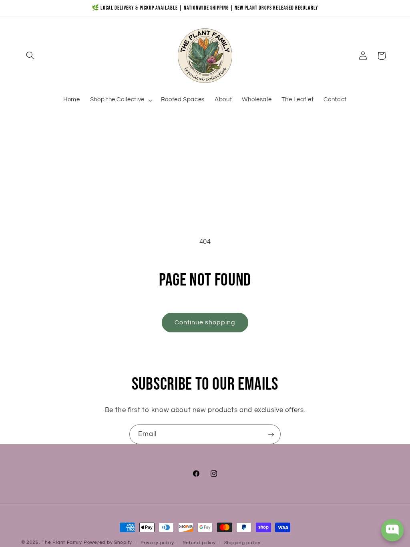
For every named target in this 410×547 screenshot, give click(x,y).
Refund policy (199, 543)
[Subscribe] (271, 434)
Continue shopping (205, 322)
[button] (30, 55)
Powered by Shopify (108, 542)
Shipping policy (242, 543)
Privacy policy (157, 543)
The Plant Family (62, 542)
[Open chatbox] (392, 530)
